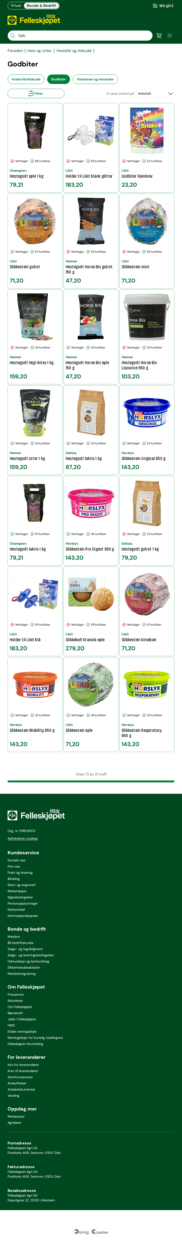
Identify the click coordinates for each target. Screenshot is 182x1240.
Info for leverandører (23, 1065)
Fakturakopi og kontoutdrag (28, 961)
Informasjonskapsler (23, 916)
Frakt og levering (20, 872)
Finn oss (14, 866)
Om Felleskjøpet (20, 1007)
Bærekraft (15, 1013)
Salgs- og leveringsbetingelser (31, 955)
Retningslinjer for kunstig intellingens (35, 1038)
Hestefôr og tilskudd (73, 50)
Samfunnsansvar (20, 1077)
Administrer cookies (23, 838)
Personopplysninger (23, 903)
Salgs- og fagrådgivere (25, 949)
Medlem (14, 936)
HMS (11, 1025)
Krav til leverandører (23, 1071)
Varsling (13, 1095)
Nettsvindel (16, 909)
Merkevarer (16, 1116)
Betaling (14, 879)
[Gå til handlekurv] (159, 35)
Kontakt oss (16, 860)
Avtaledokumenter (21, 1089)
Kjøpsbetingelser (20, 897)
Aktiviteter (15, 1001)
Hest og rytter (39, 50)
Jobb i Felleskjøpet (22, 1019)
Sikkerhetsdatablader (24, 967)
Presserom (16, 994)
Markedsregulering (22, 973)
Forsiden (15, 50)
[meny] (169, 35)
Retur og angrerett (22, 885)
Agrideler (14, 1122)
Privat (16, 5)
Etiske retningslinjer (22, 1031)
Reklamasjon (17, 891)
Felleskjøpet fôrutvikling (25, 1044)
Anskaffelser (17, 1083)
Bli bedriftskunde (20, 943)
